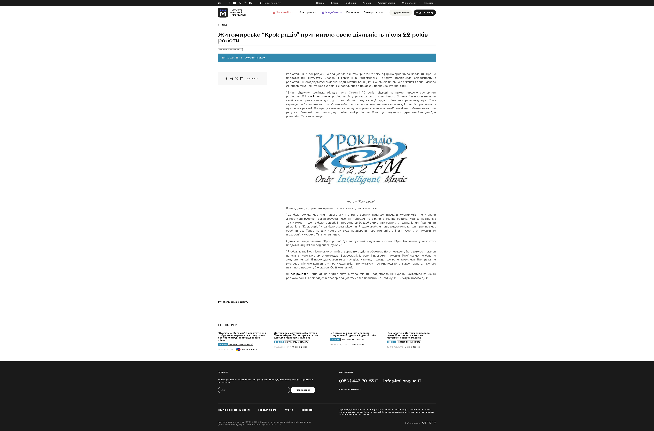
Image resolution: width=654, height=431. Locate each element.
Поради (351, 12)
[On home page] (232, 13)
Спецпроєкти (372, 12)
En (219, 3)
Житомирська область (240, 344)
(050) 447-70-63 (356, 381)
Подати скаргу (425, 12)
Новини (320, 3)
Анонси (367, 3)
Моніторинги (306, 12)
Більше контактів (349, 389)
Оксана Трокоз (255, 57)
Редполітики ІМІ (267, 410)
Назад (223, 25)
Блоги (334, 3)
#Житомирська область (233, 302)
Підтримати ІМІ (401, 12)
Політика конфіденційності (234, 410)
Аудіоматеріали (386, 3)
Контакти (307, 410)
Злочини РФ (283, 12)
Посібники (350, 3)
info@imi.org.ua (400, 381)
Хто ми (289, 410)
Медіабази (332, 12)
